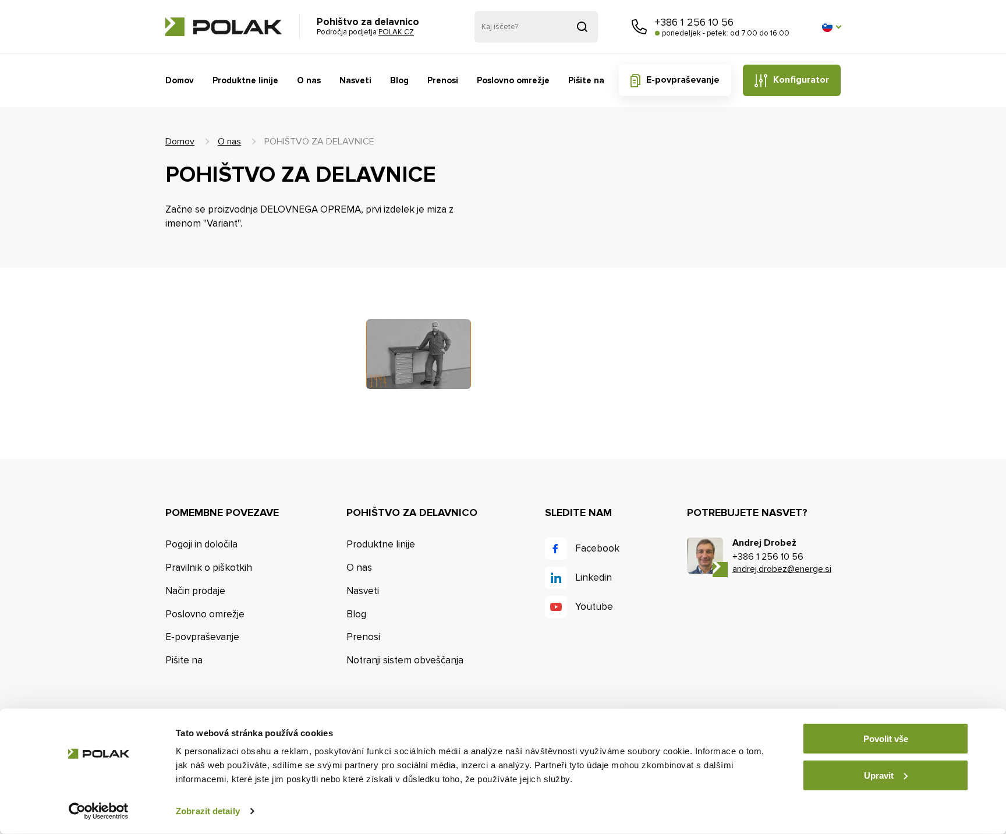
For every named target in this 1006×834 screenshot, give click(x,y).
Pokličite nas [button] (639, 27)
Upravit (879, 775)
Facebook (597, 548)
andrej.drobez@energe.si (781, 569)
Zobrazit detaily (208, 811)
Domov (179, 80)
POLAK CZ (223, 26)
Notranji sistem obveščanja (404, 660)
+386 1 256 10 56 (694, 22)
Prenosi (442, 80)
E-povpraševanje (683, 80)
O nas (309, 80)
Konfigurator (801, 80)
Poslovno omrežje (513, 80)
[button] (831, 27)
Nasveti (355, 80)
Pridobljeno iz (582, 27)
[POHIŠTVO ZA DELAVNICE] (418, 354)
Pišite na (586, 80)
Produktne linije (245, 80)
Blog (399, 80)
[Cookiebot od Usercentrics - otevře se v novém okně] (99, 811)
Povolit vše (885, 739)
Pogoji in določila (201, 544)
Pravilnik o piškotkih (208, 567)
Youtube (594, 606)
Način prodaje (195, 591)
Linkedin (593, 577)
